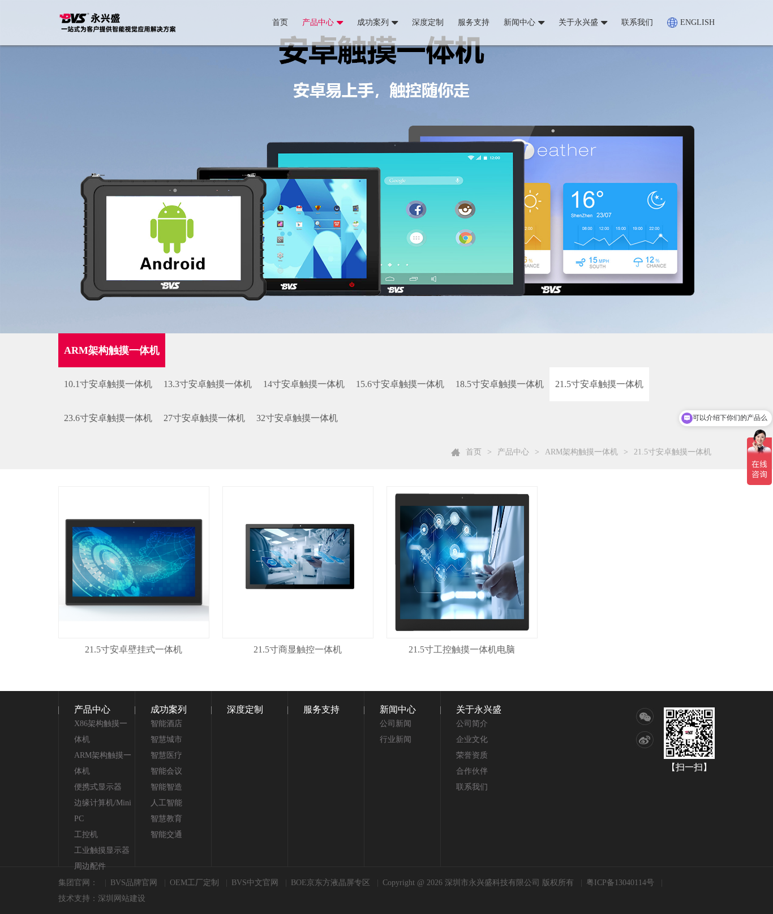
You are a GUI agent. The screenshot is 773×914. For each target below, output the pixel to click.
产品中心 (318, 22)
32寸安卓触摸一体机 (297, 418)
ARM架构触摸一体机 (581, 452)
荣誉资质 (472, 755)
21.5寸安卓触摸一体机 (599, 384)
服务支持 (473, 22)
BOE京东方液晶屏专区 (330, 882)
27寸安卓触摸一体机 (204, 418)
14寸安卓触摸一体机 (304, 384)
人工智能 (166, 803)
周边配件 (90, 866)
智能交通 (166, 834)
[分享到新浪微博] (644, 739)
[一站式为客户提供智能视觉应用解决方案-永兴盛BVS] (117, 23)
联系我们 (637, 22)
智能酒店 (166, 723)
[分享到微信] (644, 716)
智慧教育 (166, 818)
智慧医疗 (166, 755)
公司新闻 (395, 723)
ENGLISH (697, 22)
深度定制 (428, 22)
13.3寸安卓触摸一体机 (208, 384)
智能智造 (166, 787)
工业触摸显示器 (102, 850)
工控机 (86, 834)
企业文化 (472, 739)
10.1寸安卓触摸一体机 (108, 384)
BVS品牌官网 (133, 882)
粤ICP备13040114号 (620, 882)
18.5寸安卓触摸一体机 (500, 384)
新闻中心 (519, 22)
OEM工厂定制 (194, 882)
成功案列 (373, 22)
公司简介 (472, 723)
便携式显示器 (98, 787)
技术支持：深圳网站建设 (101, 898)
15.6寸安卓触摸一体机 (400, 384)
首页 (280, 22)
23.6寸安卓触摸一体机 (108, 418)
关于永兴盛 (578, 22)
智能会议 (166, 771)
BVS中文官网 (254, 882)
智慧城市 (166, 739)
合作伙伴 (472, 771)
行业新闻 (395, 739)
